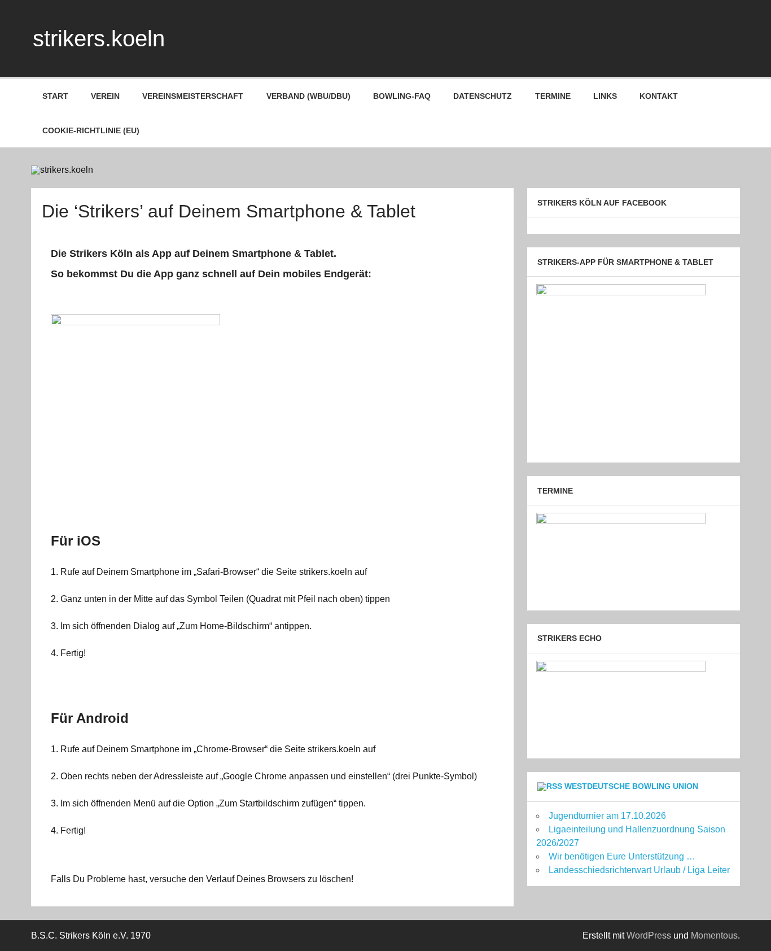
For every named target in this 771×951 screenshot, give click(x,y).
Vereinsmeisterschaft (192, 96)
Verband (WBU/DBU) (308, 96)
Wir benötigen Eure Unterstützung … (622, 856)
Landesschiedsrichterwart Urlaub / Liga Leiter (639, 870)
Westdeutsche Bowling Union (631, 786)
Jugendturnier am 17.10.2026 (607, 816)
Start (55, 96)
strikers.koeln (99, 38)
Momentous (714, 935)
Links (605, 96)
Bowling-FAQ (402, 96)
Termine (553, 96)
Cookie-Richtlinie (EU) (90, 130)
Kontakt (658, 96)
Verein (105, 96)
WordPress (649, 935)
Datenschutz (482, 96)
